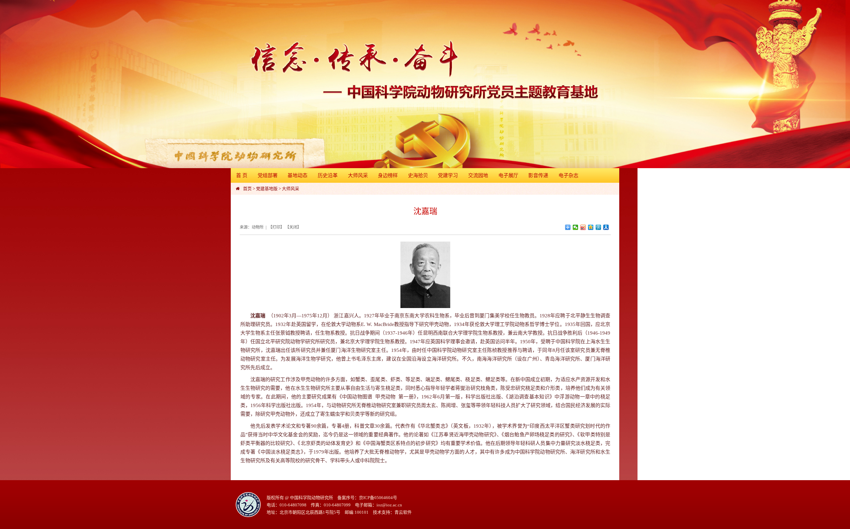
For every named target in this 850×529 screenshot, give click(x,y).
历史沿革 (328, 175)
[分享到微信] (575, 227)
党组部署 (268, 175)
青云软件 (403, 512)
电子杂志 (568, 175)
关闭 (293, 227)
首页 (247, 188)
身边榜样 (388, 175)
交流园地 (478, 175)
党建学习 (448, 175)
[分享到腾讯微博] (598, 227)
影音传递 (538, 175)
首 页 (241, 175)
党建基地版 (267, 188)
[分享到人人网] (606, 227)
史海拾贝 (418, 175)
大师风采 (358, 175)
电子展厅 (508, 175)
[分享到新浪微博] (583, 227)
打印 (276, 227)
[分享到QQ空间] (591, 227)
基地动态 (297, 175)
